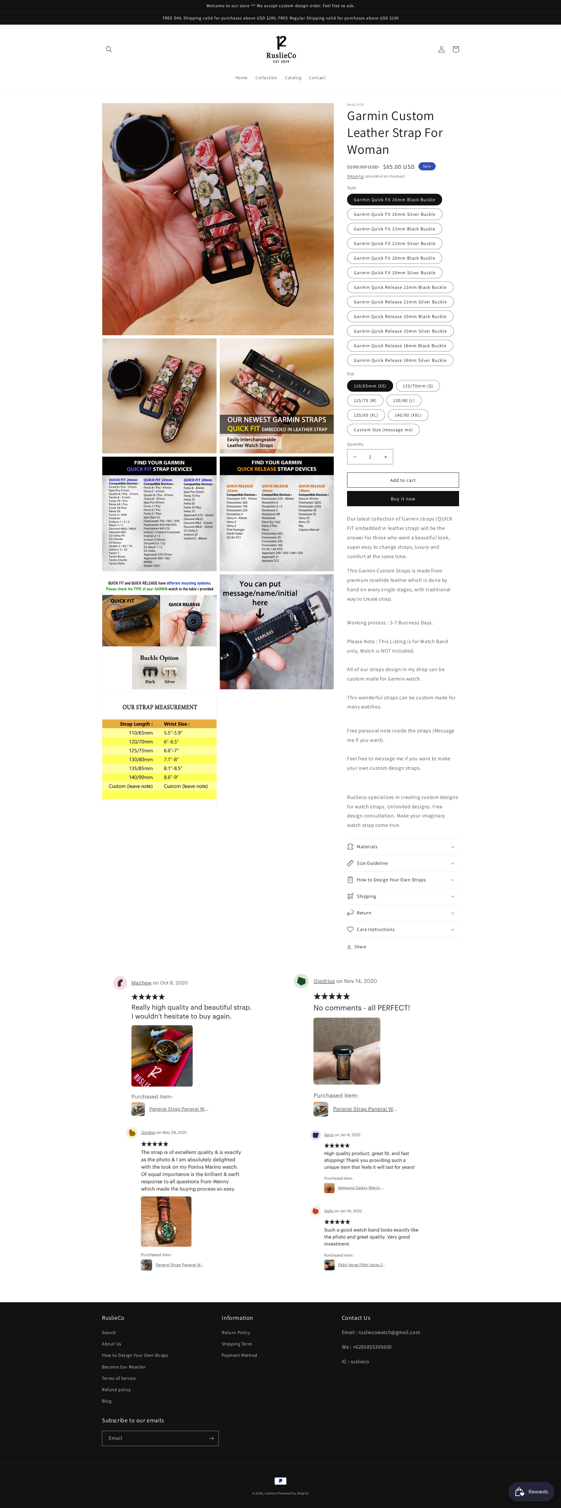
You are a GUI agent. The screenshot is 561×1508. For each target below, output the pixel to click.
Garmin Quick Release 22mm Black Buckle (400, 287)
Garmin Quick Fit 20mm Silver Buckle (395, 273)
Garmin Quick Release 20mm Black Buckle (400, 316)
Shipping (355, 176)
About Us (111, 1344)
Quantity (355, 444)
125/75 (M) (365, 400)
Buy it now (403, 499)
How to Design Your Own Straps (135, 1355)
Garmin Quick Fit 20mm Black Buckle (394, 258)
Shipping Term (237, 1344)
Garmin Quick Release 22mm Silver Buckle (400, 302)
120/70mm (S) (418, 386)
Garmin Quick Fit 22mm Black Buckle (394, 229)
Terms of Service (119, 1378)
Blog (106, 1401)
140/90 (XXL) (408, 415)
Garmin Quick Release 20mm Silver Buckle (400, 331)
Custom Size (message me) (383, 430)
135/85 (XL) (366, 415)
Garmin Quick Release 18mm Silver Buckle (400, 360)
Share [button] (361, 947)
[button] (109, 49)
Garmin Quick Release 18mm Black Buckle (400, 346)
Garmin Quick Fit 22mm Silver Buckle (395, 243)
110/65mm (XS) (370, 386)
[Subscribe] (211, 1438)
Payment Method (239, 1355)
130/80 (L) (404, 400)
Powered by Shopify (293, 1493)
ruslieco (271, 1493)
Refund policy (116, 1389)
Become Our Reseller (124, 1367)
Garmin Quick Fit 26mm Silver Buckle (395, 214)
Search (109, 1332)
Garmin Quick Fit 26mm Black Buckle (394, 199)
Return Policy (236, 1332)
